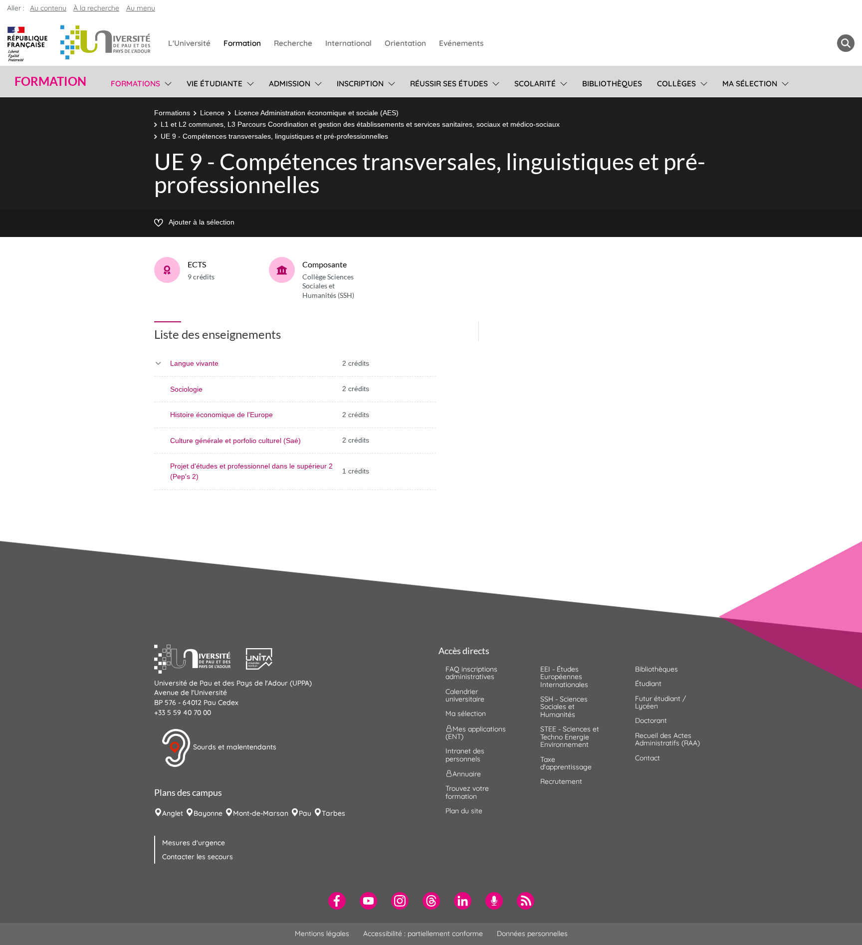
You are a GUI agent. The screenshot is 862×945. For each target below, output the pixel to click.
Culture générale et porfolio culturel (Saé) (235, 441)
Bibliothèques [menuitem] (612, 83)
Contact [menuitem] (647, 757)
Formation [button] (50, 81)
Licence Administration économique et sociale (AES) (316, 113)
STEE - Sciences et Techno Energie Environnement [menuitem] (569, 736)
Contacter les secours (197, 856)
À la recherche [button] (96, 7)
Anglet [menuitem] (172, 813)
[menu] (166, 82)
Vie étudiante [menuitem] (214, 83)
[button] (200, 657)
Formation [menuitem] (242, 43)
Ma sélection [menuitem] (749, 83)
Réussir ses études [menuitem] (449, 83)
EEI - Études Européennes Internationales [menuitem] (564, 677)
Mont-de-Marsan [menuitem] (260, 813)
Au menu (140, 7)
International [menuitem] (348, 43)
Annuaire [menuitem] (466, 773)
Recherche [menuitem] (293, 43)
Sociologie (186, 389)
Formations (172, 113)
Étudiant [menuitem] (648, 683)
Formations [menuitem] (135, 83)
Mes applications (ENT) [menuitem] (475, 732)
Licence (212, 113)
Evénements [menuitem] (461, 43)
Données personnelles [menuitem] (532, 933)
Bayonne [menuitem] (208, 813)
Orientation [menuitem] (405, 43)
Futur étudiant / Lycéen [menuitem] (660, 702)
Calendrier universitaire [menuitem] (464, 695)
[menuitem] (337, 901)
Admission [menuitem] (289, 83)
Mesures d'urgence (193, 842)
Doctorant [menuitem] (651, 720)
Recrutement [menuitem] (561, 781)
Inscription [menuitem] (360, 83)
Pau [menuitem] (305, 813)
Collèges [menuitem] (676, 83)
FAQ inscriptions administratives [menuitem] (471, 673)
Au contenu (48, 7)
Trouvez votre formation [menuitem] (467, 792)
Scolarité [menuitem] (535, 83)
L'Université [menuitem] (189, 43)
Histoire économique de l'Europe (221, 415)
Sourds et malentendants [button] (233, 746)
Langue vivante (194, 363)
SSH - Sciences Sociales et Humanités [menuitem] (564, 707)
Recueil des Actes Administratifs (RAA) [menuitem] (667, 739)
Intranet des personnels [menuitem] (464, 754)
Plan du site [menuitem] (463, 810)
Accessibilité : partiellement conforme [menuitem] (423, 933)
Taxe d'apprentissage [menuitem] (566, 763)
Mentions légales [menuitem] (322, 933)
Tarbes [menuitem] (333, 813)
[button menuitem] (846, 43)
